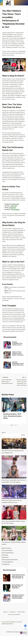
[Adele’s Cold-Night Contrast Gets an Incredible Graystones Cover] (14, 492)
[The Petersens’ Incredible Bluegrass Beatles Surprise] (14, 533)
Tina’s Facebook (15, 209)
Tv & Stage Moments (7, 562)
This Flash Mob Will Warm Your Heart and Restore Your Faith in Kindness (21, 381)
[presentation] (14, 404)
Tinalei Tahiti (13, 206)
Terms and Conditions (14, 614)
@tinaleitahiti (12, 207)
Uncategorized (6, 564)
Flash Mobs (5, 555)
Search (3, 432)
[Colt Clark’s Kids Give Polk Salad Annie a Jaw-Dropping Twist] (14, 443)
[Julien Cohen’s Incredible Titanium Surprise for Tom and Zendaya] (14, 512)
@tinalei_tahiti (15, 204)
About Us (5, 612)
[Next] (24, 410)
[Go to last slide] (4, 410)
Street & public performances (10, 559)
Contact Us (13, 612)
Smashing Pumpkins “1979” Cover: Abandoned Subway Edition (12, 416)
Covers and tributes (7, 550)
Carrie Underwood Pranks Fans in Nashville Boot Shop (7, 380)
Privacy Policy (21, 612)
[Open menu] (25, 3)
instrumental (5, 557)
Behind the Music (6, 548)
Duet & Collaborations (8, 552)
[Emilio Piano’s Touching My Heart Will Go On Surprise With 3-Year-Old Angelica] (14, 466)
